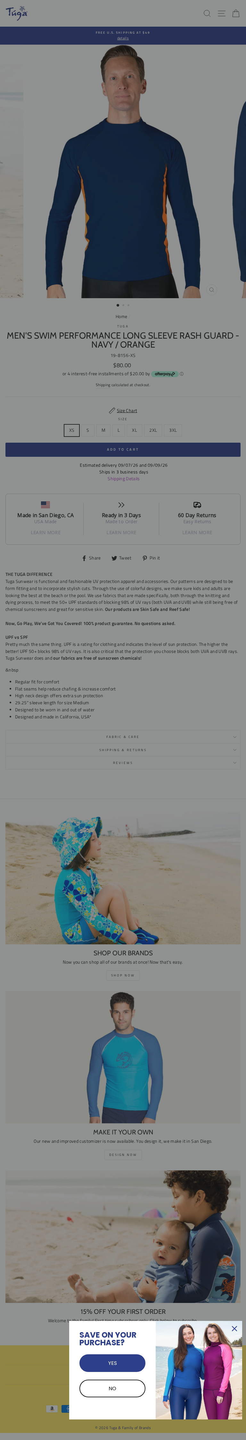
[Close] (234, 1328)
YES (112, 1363)
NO (112, 1388)
